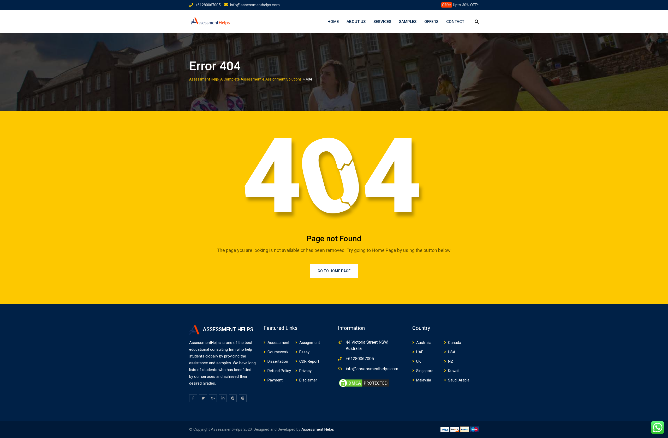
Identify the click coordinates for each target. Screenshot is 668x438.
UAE (419, 352)
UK (418, 361)
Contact (455, 21)
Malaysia (423, 380)
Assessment (278, 342)
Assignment (309, 342)
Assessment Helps (317, 429)
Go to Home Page (334, 271)
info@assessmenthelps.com (255, 5)
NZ (450, 361)
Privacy (305, 370)
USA (451, 352)
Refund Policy (279, 370)
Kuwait (454, 370)
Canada (454, 342)
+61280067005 (207, 5)
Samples (407, 21)
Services (382, 21)
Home (333, 21)
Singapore (424, 370)
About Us (356, 21)
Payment (275, 380)
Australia (423, 342)
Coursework (277, 352)
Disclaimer (308, 380)
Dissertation (277, 361)
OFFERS (431, 21)
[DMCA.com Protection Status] (364, 382)
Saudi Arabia (458, 380)
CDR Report (309, 361)
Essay (304, 352)
